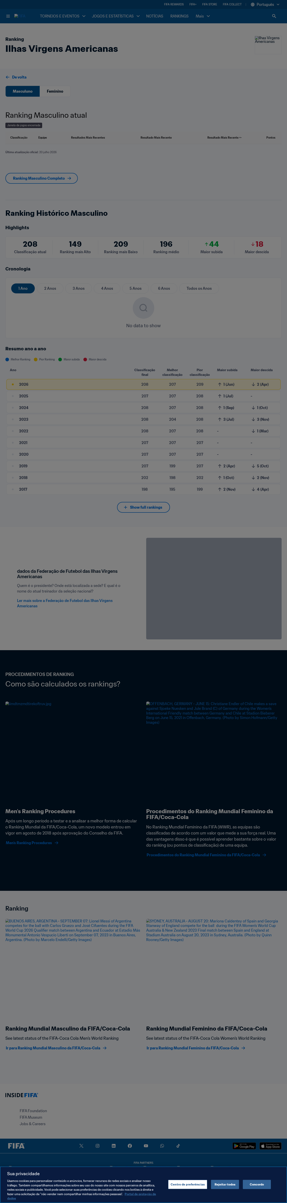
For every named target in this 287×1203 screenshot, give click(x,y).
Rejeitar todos (225, 1184)
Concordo (257, 1184)
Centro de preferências (188, 1184)
